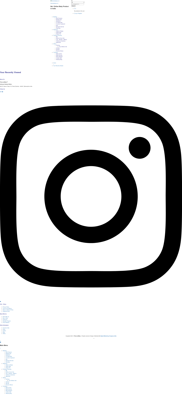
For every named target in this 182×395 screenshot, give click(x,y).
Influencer (5, 319)
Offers (4, 333)
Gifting (4, 377)
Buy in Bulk (5, 318)
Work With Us (6, 316)
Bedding (5, 350)
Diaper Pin (58, 34)
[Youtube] (2, 91)
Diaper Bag (58, 32)
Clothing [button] (58, 45)
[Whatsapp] (0, 301)
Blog (4, 332)
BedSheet (58, 21)
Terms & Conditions (7, 308)
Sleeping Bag (59, 59)
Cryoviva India (6, 328)
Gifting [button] (54, 43)
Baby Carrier (59, 53)
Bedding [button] (55, 16)
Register (80, 13)
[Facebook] (0, 91)
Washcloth (58, 42)
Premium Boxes (59, 51)
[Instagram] (91, 300)
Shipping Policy (6, 311)
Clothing (7, 379)
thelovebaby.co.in (54, 3)
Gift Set (58, 49)
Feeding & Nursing (7, 369)
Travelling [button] (55, 52)
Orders (4, 330)
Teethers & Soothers (60, 41)
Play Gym (58, 28)
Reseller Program (7, 321)
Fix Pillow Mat (59, 22)
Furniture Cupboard (60, 24)
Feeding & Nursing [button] (57, 35)
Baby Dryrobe (59, 55)
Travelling (5, 386)
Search (73, 6)
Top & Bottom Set (63, 46)
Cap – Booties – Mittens (61, 39)
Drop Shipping (6, 322)
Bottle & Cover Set (60, 38)
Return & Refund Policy (8, 309)
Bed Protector (59, 18)
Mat (57, 25)
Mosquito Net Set (60, 26)
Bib (57, 36)
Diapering (5, 363)
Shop (4, 329)
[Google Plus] (1, 91)
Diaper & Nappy (59, 31)
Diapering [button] (55, 29)
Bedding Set (59, 19)
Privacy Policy (6, 307)
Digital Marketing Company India (108, 336)
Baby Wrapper (59, 56)
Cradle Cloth (59, 58)
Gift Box (58, 48)
